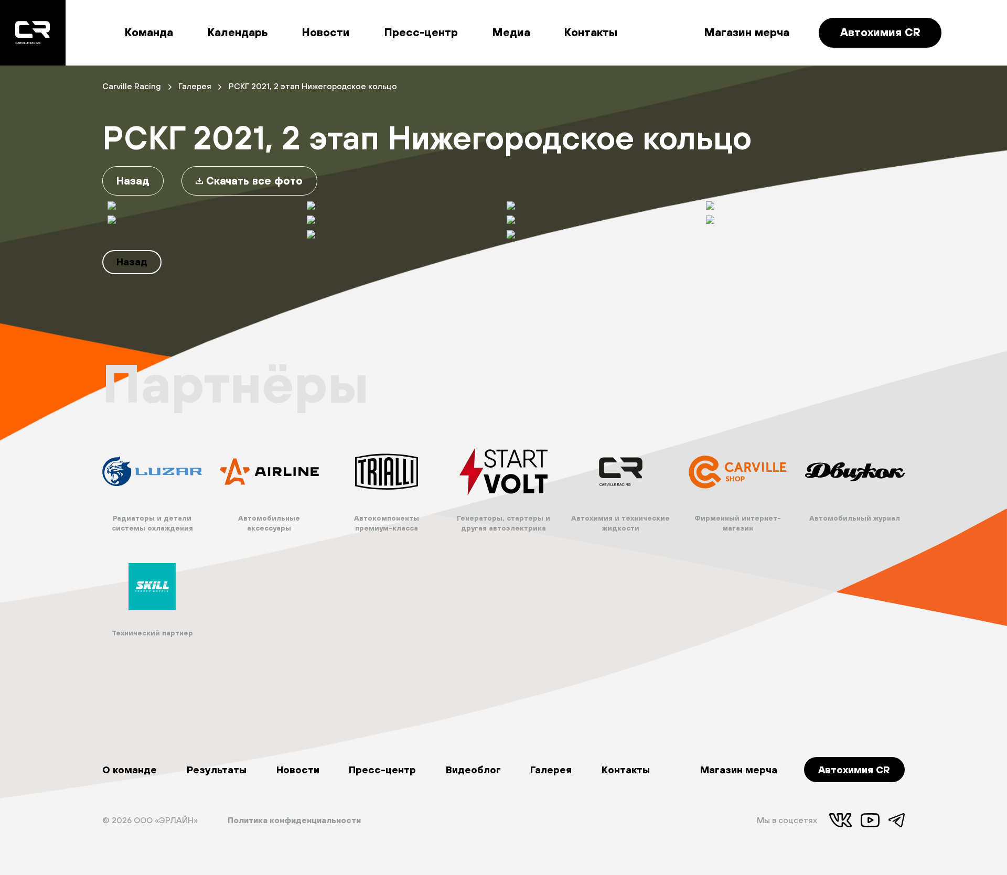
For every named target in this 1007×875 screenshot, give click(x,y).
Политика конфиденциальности (294, 820)
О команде (129, 769)
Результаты (217, 769)
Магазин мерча (746, 32)
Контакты (590, 32)
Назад (132, 181)
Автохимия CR (880, 32)
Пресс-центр (421, 32)
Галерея (551, 769)
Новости (326, 32)
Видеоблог (473, 769)
